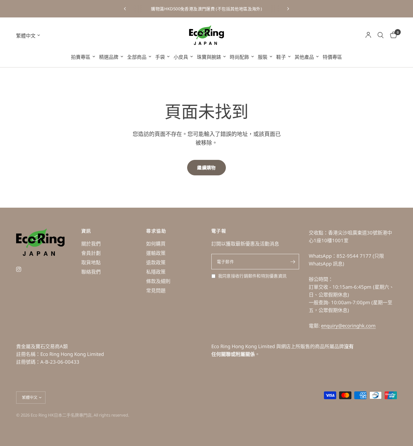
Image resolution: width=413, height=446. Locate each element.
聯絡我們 (91, 271)
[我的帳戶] (368, 35)
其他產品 (304, 57)
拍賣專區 (80, 57)
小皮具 (181, 57)
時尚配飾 (239, 57)
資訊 (86, 231)
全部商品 (136, 57)
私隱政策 (156, 271)
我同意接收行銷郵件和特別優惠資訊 (252, 276)
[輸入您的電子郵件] (292, 261)
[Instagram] (23, 269)
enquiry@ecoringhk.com (348, 325)
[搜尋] (380, 35)
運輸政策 (156, 253)
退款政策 (156, 262)
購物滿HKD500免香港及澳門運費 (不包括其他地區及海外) (206, 9)
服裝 (262, 57)
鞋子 (281, 57)
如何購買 (156, 243)
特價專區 (332, 57)
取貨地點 (91, 262)
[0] (392, 35)
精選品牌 (108, 57)
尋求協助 (156, 231)
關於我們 (91, 243)
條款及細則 (158, 281)
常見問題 (156, 290)
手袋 (160, 57)
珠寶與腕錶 (209, 57)
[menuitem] (83, 57)
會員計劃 (91, 253)
